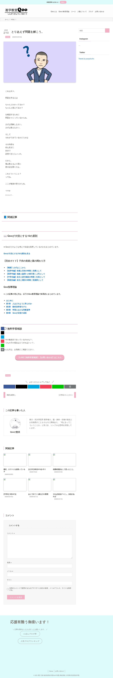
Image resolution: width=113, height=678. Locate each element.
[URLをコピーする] (70, 386)
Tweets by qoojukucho (86, 59)
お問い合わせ (59, 671)
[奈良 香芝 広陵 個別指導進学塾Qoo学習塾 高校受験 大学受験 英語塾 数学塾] (16, 11)
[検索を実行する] (107, 30)
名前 (9, 562)
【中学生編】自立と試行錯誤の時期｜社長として (25, 277)
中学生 (7, 37)
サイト (9, 579)
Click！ (63, 2)
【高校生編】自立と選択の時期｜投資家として (24, 280)
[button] (9, 386)
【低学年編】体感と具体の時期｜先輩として (23, 270)
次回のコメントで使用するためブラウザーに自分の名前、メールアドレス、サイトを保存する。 (40, 589)
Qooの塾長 (15, 432)
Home (51, 671)
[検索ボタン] (107, 11)
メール (10, 571)
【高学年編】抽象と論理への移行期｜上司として (25, 273)
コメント (11, 533)
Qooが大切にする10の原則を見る (17, 253)
